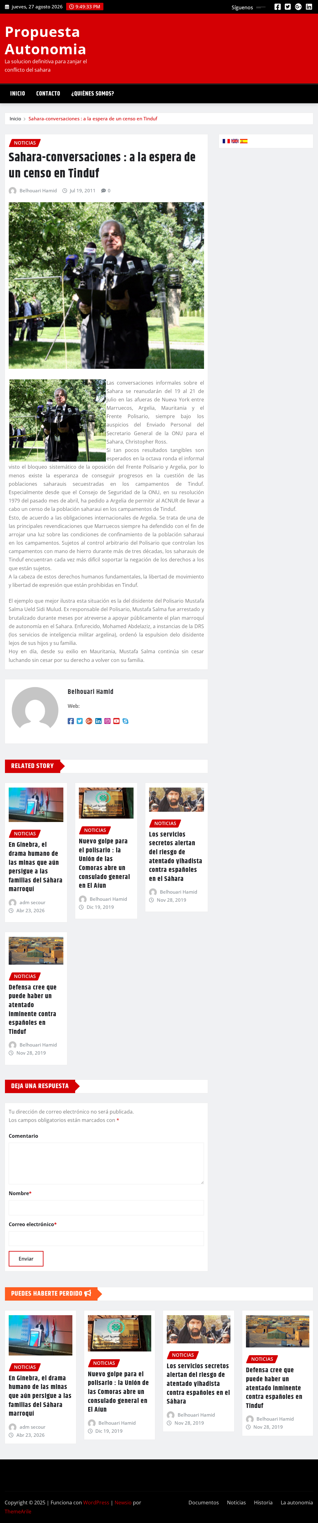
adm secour (32, 902)
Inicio (17, 93)
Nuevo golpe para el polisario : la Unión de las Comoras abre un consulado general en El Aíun (104, 863)
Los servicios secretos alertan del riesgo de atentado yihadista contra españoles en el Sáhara (175, 856)
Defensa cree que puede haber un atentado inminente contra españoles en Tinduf (33, 1009)
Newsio (123, 1502)
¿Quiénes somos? (92, 93)
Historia (263, 1502)
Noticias (236, 1502)
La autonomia (297, 1502)
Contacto (48, 93)
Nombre (20, 1193)
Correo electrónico (33, 1224)
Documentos (204, 1502)
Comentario (23, 1135)
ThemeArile (18, 1511)
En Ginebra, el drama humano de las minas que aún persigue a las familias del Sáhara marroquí (36, 867)
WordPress (96, 1502)
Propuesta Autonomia (46, 40)
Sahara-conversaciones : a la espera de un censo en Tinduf (93, 118)
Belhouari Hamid (38, 190)
